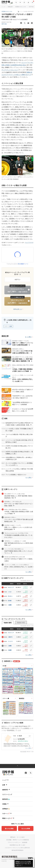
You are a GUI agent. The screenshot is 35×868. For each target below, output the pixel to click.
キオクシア (11, 587)
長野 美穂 (4, 24)
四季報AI (5, 809)
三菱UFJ (10, 637)
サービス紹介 (21, 837)
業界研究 (5, 799)
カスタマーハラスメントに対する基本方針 (17, 848)
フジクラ (10, 641)
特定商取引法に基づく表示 (17, 845)
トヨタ (9, 592)
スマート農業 (8, 326)
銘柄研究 (5, 790)
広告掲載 (8, 840)
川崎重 (9, 650)
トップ (3, 6)
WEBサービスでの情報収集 (21, 840)
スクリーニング (7, 794)
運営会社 (12, 837)
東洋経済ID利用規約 (17, 850)
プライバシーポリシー (14, 842)
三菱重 (9, 605)
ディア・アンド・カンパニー (10, 70)
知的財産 (24, 842)
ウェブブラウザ (29, 242)
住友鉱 (9, 600)
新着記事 (10, 6)
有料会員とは (17, 309)
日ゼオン (10, 596)
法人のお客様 (25, 828)
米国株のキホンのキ (20, 6)
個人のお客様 (9, 828)
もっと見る (28, 337)
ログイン (17, 279)
